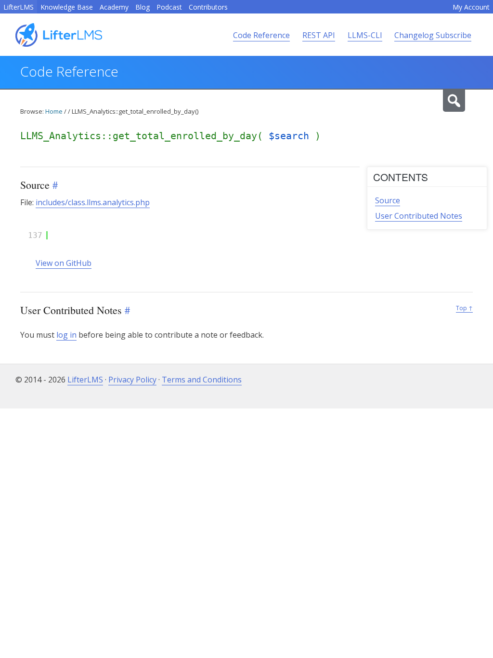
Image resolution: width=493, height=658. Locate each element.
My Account (471, 7)
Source (387, 200)
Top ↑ (464, 308)
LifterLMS (18, 7)
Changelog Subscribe (432, 35)
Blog (142, 7)
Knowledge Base (66, 7)
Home (54, 111)
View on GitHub (63, 263)
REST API (318, 35)
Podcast (169, 7)
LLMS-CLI (365, 35)
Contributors (208, 7)
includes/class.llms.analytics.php (93, 202)
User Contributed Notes (418, 216)
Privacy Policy (132, 379)
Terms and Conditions (202, 379)
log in (66, 334)
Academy (114, 7)
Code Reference (261, 35)
